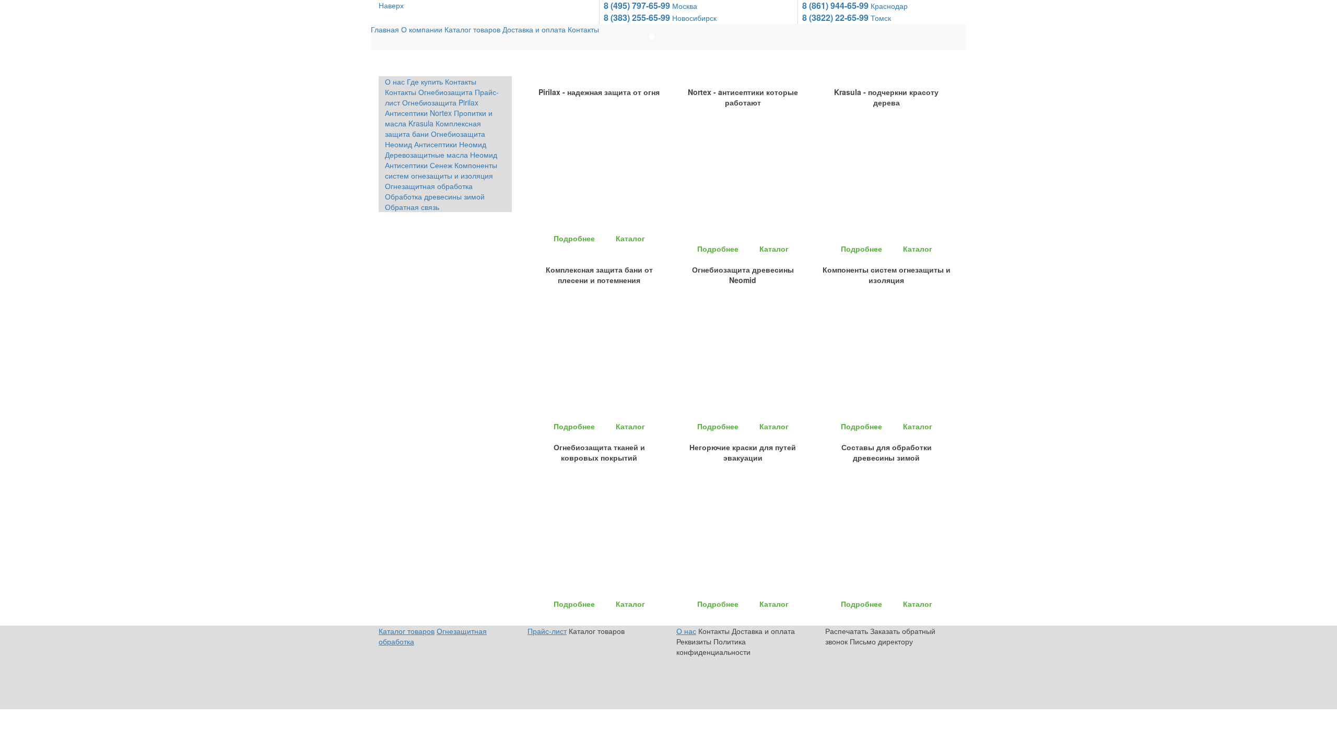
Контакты (583, 67)
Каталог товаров (472, 67)
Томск (854, 18)
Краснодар (862, 6)
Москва (658, 6)
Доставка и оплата (534, 67)
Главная (385, 67)
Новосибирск (667, 18)
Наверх (391, 5)
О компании (421, 67)
